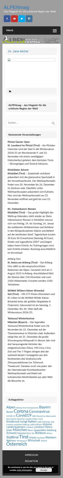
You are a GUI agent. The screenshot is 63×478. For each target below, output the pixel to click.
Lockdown (39, 427)
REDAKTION (31, 461)
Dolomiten (21, 419)
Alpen (10, 407)
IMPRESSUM (31, 455)
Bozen (9, 412)
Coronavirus (39, 412)
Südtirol (12, 437)
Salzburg (51, 430)
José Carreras (43, 422)
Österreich (16, 444)
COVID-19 (10, 416)
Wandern (50, 437)
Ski (33, 433)
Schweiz (11, 433)
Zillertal (44, 441)
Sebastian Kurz (24, 433)
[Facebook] (7, 18)
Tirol (23, 437)
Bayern (45, 407)
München (20, 430)
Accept (43, 470)
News (30, 430)
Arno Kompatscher (30, 408)
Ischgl (23, 421)
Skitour (49, 433)
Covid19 (24, 415)
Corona (21, 411)
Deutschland (11, 419)
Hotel (40, 419)
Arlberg (19, 408)
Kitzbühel (47, 424)
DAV (34, 416)
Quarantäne (40, 430)
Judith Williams (36, 425)
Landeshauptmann (15, 427)
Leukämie (29, 427)
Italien (32, 421)
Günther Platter (32, 419)
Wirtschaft (34, 440)
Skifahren (40, 433)
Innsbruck (13, 421)
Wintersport (22, 441)
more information (24, 470)
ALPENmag (16, 7)
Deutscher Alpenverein (46, 416)
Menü (9, 30)
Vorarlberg (41, 438)
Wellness (11, 441)
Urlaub (32, 437)
